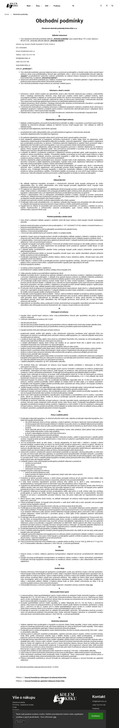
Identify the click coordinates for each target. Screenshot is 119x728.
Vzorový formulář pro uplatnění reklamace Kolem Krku (44, 681)
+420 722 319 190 (98, 705)
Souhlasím (96, 716)
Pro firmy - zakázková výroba (23, 705)
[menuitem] (30, 6)
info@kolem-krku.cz (99, 701)
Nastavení (20, 722)
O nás (15, 707)
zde (54, 717)
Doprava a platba (19, 702)
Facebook (95, 708)
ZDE (91, 585)
